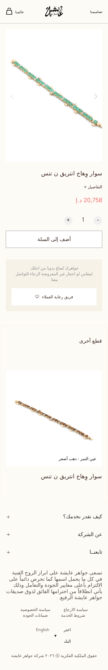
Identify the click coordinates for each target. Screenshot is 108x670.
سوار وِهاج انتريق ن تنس (71, 476)
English (42, 630)
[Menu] (9, 11)
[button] (12, 96)
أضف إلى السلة (54, 239)
